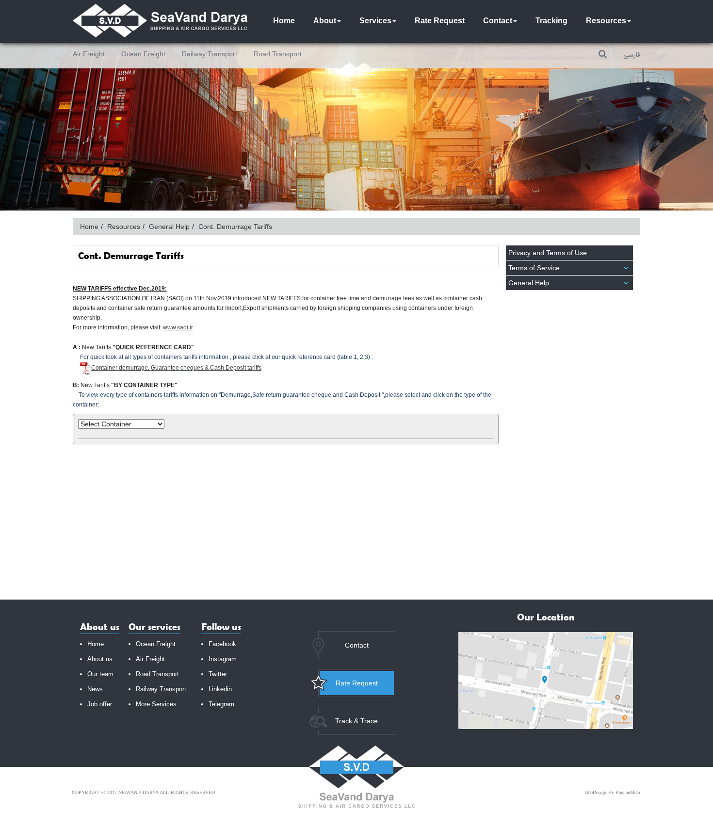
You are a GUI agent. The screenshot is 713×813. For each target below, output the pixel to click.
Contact (497, 20)
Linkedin (220, 689)
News (95, 689)
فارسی (631, 55)
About (324, 20)
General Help (528, 283)
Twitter (218, 674)
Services (375, 20)
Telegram (221, 704)
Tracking (551, 20)
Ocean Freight (143, 54)
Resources (606, 20)
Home (284, 20)
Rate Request (440, 20)
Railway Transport (209, 54)
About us (100, 659)
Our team (100, 674)
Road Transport (278, 54)
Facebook (222, 644)
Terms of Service (534, 268)
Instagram (223, 659)
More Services (156, 704)
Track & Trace (356, 721)
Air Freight (89, 54)
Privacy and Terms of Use (547, 253)
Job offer (99, 704)
